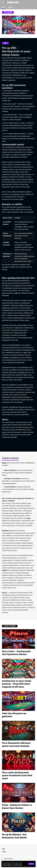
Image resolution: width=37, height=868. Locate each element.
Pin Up (4, 593)
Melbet (4, 570)
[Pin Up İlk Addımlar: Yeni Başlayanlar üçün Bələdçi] (18, 822)
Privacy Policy (7, 865)
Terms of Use (18, 865)
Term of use (8, 859)
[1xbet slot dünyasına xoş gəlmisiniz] (18, 701)
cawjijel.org (12, 2)
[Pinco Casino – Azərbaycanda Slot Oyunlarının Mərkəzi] (18, 639)
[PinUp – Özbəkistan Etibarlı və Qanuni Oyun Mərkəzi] (18, 792)
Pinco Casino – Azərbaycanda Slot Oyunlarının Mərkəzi (16, 653)
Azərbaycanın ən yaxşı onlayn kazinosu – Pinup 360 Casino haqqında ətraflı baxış (16, 684)
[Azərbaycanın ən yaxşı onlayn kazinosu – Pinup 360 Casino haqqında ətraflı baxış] (18, 668)
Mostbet (5, 530)
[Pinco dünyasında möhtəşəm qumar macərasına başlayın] (18, 730)
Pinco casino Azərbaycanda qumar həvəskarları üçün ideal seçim (17, 775)
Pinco (29, 518)
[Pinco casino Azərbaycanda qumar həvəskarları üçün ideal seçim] (18, 760)
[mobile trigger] (3, 2)
